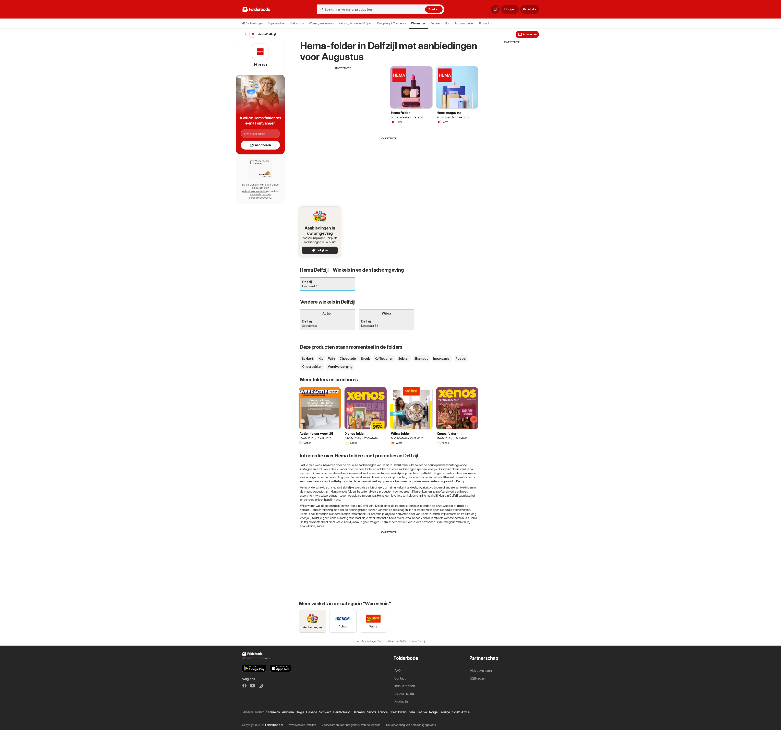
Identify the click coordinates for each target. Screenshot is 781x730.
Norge (433, 712)
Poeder (461, 358)
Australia (288, 712)
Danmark (358, 712)
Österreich (273, 712)
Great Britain (398, 712)
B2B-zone (477, 678)
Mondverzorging (339, 367)
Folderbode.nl (274, 725)
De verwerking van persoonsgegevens (411, 725)
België (300, 712)
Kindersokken (312, 367)
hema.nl (304, 509)
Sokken (403, 358)
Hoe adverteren (481, 671)
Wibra (320, 526)
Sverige (445, 712)
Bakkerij (308, 358)
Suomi (371, 712)
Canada (311, 712)
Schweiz (325, 712)
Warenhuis (462, 522)
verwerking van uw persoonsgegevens (260, 196)
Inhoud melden (404, 686)
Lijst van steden (464, 23)
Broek (365, 358)
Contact (399, 678)
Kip (321, 358)
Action (311, 526)
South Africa (461, 712)
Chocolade (347, 358)
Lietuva (422, 712)
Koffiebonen (384, 358)
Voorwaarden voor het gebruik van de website (351, 725)
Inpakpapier (442, 358)
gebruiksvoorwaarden (254, 191)
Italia (411, 712)
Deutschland (341, 712)
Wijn (331, 358)
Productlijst (486, 23)
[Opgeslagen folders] (495, 9)
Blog (447, 23)
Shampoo (421, 358)
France (383, 712)
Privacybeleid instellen (302, 725)
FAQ (397, 671)
